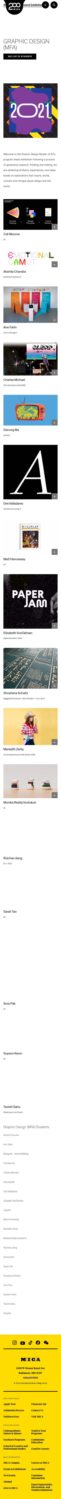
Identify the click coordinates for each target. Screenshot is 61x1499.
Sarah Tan (8, 1266)
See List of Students (20, 56)
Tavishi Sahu (9, 1303)
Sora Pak (7, 1285)
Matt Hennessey (14, 559)
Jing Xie (7, 1210)
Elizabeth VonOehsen (17, 633)
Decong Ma (11, 430)
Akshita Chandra (14, 272)
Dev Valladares (13, 504)
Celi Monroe (11, 234)
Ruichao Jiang (10, 1247)
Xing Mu (7, 1313)
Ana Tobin (10, 327)
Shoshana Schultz (15, 693)
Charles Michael (14, 380)
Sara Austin (8, 1257)
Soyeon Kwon (9, 1294)
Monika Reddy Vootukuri (19, 803)
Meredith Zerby (13, 749)
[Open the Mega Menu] (45, 4)
